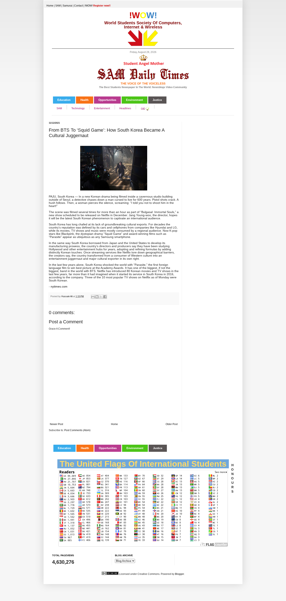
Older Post (172, 424)
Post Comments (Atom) (77, 430)
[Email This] (93, 297)
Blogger (179, 574)
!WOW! (98, 5)
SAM (58, 5)
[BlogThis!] (97, 297)
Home (49, 5)
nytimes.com (59, 286)
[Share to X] (101, 297)
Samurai (67, 5)
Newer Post (56, 424)
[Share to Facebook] (105, 297)
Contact (78, 5)
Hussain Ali (67, 296)
